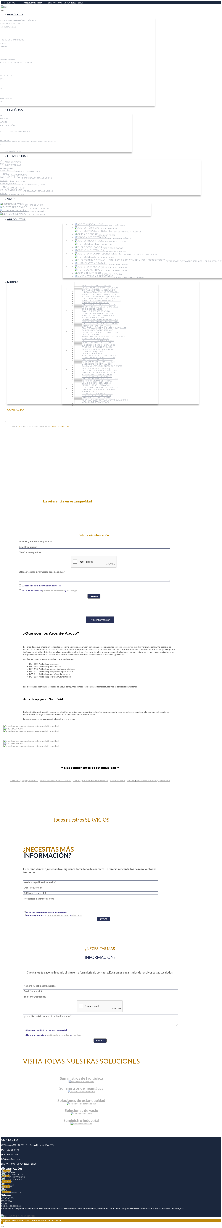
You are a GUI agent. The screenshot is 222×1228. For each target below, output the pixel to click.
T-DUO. (76, 780)
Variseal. (131, 780)
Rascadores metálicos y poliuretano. (153, 780)
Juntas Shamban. (48, 780)
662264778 (9, 2)
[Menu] (2, 10)
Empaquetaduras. (30, 780)
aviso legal (72, 591)
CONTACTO (7, 1198)
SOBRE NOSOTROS (11, 1206)
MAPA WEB (6, 1200)
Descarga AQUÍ (81, 811)
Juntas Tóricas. (64, 780)
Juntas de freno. (117, 780)
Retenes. (86, 780)
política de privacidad (53, 591)
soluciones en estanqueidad (128, 646)
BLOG (4, 1203)
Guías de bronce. (100, 780)
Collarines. (15, 780)
